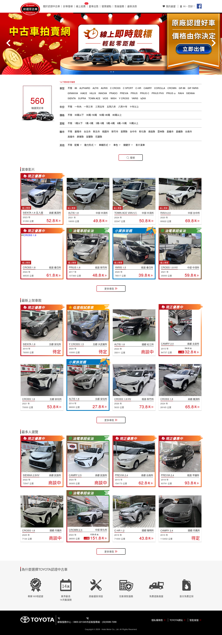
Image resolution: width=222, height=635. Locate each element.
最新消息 (132, 6)
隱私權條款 (157, 620)
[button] (108, 71)
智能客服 (194, 620)
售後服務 (119, 6)
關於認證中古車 (51, 6)
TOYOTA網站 (176, 620)
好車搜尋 (68, 6)
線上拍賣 (81, 6)
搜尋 (132, 157)
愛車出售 (93, 6)
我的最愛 (171, 6)
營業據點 (106, 6)
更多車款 (109, 288)
